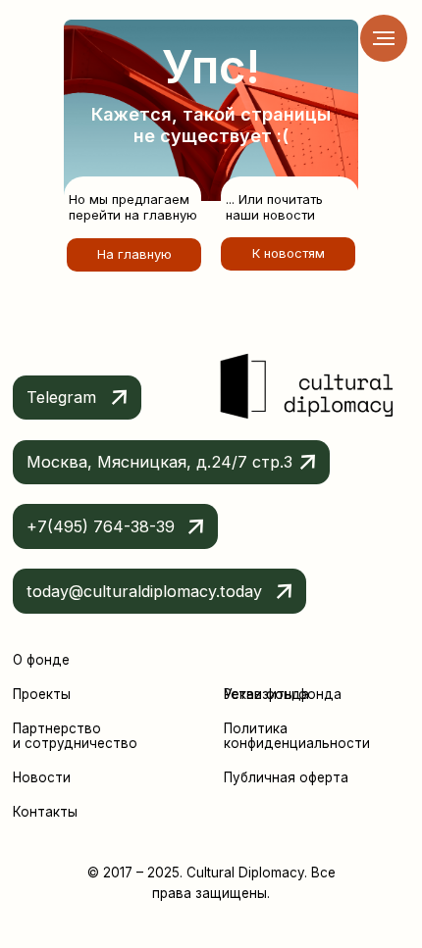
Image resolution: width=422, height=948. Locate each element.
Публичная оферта (286, 777)
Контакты (45, 812)
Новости (42, 777)
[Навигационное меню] (384, 38)
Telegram (61, 397)
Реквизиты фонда (283, 694)
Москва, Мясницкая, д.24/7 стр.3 (159, 462)
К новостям (288, 253)
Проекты (42, 694)
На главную (134, 254)
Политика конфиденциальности (297, 736)
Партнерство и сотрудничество (75, 736)
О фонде (41, 660)
